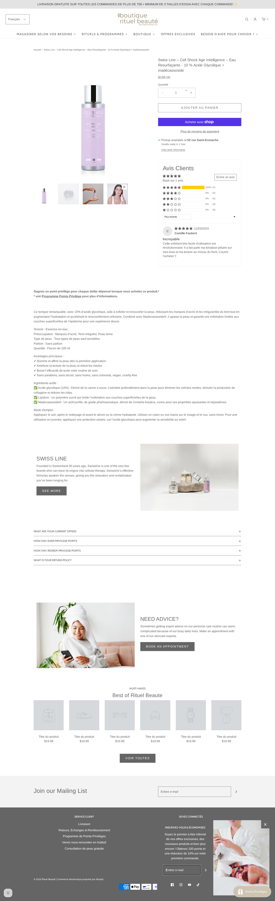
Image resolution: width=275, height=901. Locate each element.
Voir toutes (137, 758)
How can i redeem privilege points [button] (57, 550)
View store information (173, 149)
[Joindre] (236, 792)
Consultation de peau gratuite (84, 848)
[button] (44, 194)
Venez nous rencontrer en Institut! (84, 842)
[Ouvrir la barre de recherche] (246, 19)
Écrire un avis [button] (225, 177)
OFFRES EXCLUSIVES (178, 34)
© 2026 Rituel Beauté (45, 879)
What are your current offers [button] (55, 531)
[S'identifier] (255, 19)
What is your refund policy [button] (52, 560)
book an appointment (167, 646)
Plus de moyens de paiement (200, 131)
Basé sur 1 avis (173, 180)
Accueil (37, 49)
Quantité (163, 84)
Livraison (84, 824)
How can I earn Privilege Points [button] (55, 541)
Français (14, 19)
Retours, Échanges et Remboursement (84, 830)
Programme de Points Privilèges (84, 836)
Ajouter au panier (200, 107)
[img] (184, 228)
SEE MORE (51, 490)
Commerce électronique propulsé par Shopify (80, 879)
